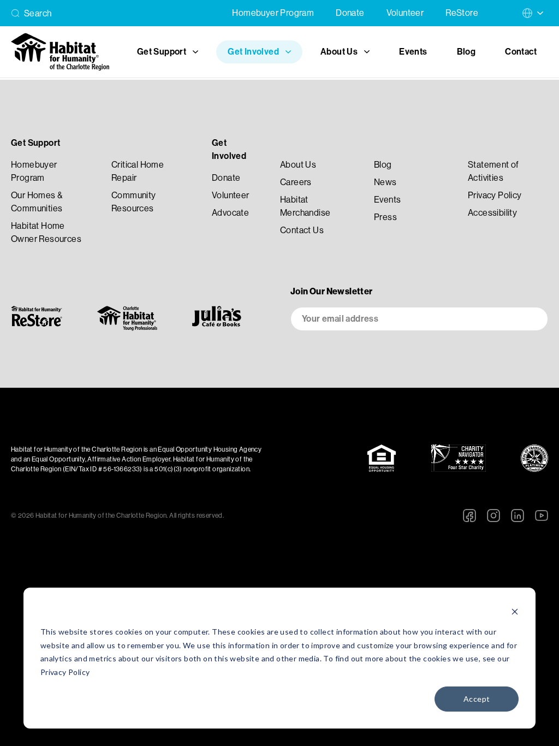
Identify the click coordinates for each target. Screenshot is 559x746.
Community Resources (133, 202)
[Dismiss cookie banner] (515, 611)
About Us (298, 164)
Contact (521, 51)
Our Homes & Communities (36, 202)
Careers (296, 182)
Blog (466, 51)
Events (413, 51)
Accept (476, 698)
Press (385, 217)
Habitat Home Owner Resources (46, 232)
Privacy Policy (65, 672)
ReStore (461, 13)
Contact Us (302, 230)
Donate (350, 13)
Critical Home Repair (137, 171)
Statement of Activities (493, 171)
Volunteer (405, 13)
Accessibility (492, 213)
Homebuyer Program (273, 13)
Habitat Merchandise (305, 206)
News (385, 182)
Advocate (230, 213)
